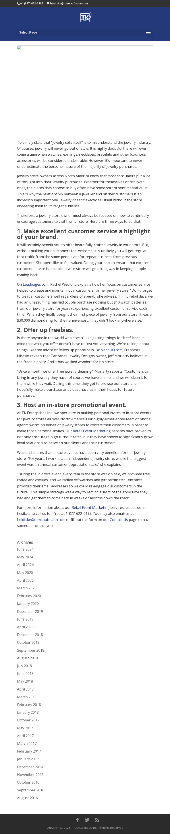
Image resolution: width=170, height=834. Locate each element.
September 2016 (30, 790)
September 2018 (30, 650)
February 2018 (29, 704)
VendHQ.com (111, 349)
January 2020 (28, 603)
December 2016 (30, 766)
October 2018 (28, 642)
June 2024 (25, 549)
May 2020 (25, 572)
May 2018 (25, 681)
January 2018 (28, 712)
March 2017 (27, 743)
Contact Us (119, 519)
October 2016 (28, 782)
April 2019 (25, 627)
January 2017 (28, 759)
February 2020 (29, 595)
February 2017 (29, 751)
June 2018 (25, 673)
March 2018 (27, 696)
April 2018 (25, 689)
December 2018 (30, 634)
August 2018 (27, 658)
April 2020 (25, 580)
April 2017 (25, 735)
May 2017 (25, 728)
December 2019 (30, 611)
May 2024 (25, 557)
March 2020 (27, 588)
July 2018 (24, 665)
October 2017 (28, 720)
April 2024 (25, 564)
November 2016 (30, 774)
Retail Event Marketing (92, 430)
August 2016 (27, 797)
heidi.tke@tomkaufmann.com (41, 519)
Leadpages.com (35, 284)
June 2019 (25, 619)
